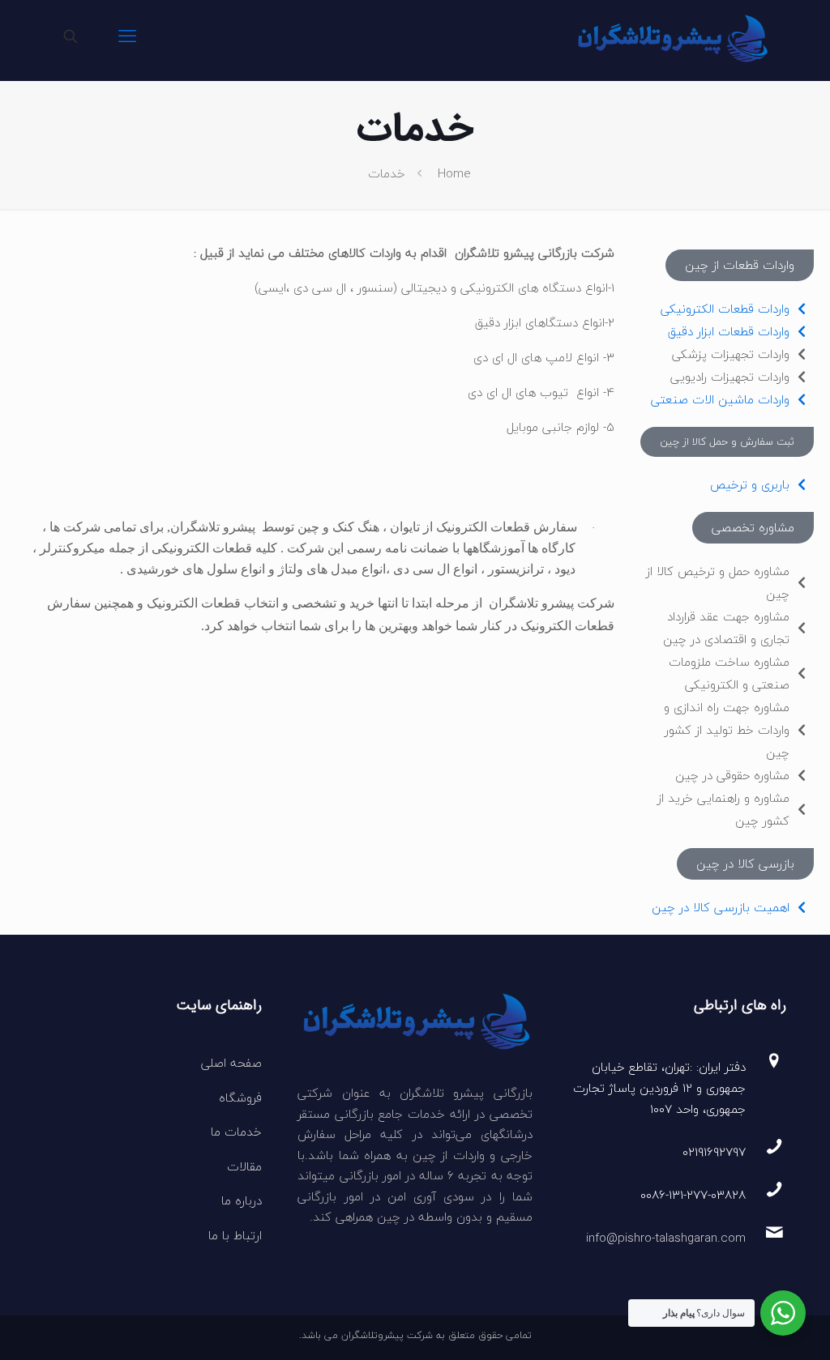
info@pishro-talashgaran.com (666, 1237)
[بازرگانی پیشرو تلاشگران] (671, 36)
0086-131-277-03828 (693, 1194)
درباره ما (241, 1200)
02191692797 (714, 1151)
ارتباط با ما (235, 1235)
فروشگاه (240, 1097)
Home (454, 173)
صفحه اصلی (231, 1062)
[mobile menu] (127, 36)
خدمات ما (236, 1131)
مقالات (244, 1166)
